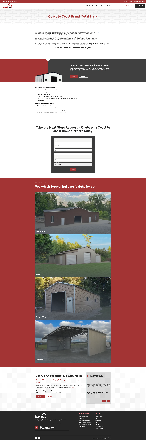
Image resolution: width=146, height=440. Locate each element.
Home (70, 24)
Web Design (104, 438)
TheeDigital (109, 438)
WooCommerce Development (96, 438)
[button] (104, 401)
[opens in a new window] (36, 438)
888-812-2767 (98, 70)
